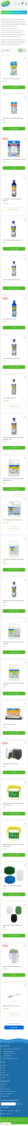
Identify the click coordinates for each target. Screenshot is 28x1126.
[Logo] (5, 4)
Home (4, 8)
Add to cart (15, 87)
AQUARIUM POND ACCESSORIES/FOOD (16, 8)
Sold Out (14, 168)
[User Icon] (19, 4)
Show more (14, 1027)
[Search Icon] (15, 4)
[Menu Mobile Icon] (26, 4)
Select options (14, 209)
